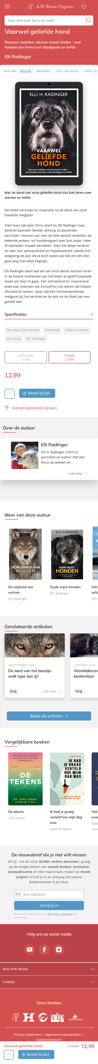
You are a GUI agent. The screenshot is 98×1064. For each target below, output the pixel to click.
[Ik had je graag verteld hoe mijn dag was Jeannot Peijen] (67, 792)
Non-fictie (13, 338)
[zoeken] (89, 20)
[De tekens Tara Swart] (25, 786)
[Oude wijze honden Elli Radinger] (67, 561)
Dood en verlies (77, 330)
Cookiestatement (49, 1039)
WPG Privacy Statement (60, 913)
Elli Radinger (36, 338)
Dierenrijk (52, 330)
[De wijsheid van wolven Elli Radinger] (25, 563)
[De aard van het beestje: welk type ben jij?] (35, 665)
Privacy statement (27, 1034)
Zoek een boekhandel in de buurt (34, 408)
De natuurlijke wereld (22, 330)
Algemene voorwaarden (63, 1034)
